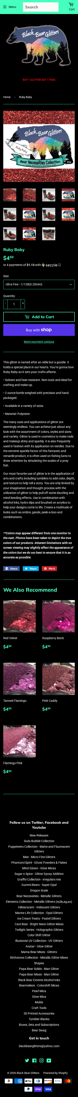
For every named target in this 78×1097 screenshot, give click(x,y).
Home (7, 97)
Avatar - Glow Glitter (39, 946)
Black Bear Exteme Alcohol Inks (39, 980)
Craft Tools (39, 1008)
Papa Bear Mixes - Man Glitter (39, 974)
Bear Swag (39, 1030)
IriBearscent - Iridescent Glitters (39, 907)
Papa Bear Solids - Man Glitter (39, 969)
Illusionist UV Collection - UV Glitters (39, 940)
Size (6, 276)
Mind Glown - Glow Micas (39, 868)
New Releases (39, 835)
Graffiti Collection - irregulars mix (39, 879)
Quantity (9, 296)
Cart (72, 9)
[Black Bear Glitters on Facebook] (34, 1061)
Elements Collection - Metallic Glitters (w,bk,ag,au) (39, 901)
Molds (39, 1002)
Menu (12, 7)
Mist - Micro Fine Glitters (39, 857)
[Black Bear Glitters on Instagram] (41, 1061)
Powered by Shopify (55, 1073)
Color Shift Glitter (39, 935)
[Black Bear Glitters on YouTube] (49, 1061)
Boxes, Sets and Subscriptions (39, 1024)
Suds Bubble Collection (39, 841)
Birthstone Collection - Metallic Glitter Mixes (39, 957)
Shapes (39, 963)
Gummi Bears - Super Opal (39, 885)
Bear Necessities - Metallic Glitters (39, 896)
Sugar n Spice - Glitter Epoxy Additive (39, 874)
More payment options (39, 341)
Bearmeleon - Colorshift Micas (39, 985)
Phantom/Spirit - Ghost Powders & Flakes (39, 862)
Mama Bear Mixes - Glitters (39, 952)
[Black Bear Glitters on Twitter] (27, 1061)
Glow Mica (39, 996)
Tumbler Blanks (39, 1019)
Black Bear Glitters (28, 1073)
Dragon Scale (39, 890)
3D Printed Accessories (39, 1013)
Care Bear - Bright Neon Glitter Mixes (39, 924)
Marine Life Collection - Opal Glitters (39, 913)
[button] (39, 265)
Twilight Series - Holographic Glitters (39, 929)
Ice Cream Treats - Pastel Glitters (39, 918)
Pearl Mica (39, 991)
